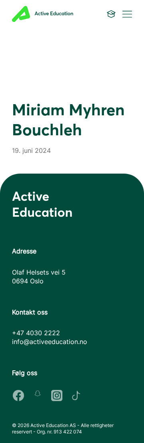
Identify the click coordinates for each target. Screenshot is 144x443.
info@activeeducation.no (49, 342)
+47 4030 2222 (36, 333)
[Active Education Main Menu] (111, 14)
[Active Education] (49, 14)
